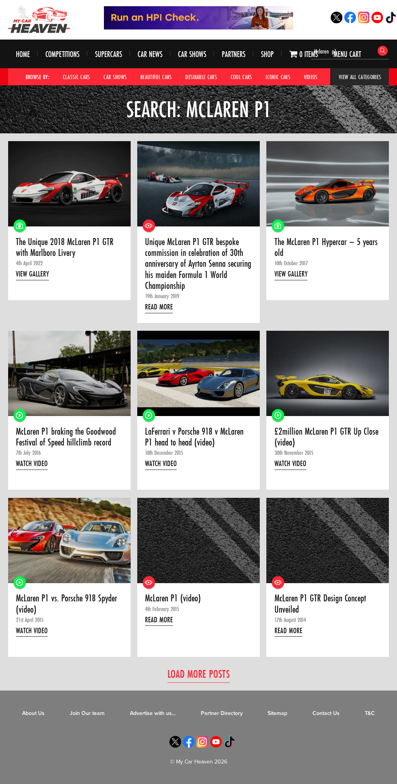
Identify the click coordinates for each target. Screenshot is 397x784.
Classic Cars (76, 77)
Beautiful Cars (156, 77)
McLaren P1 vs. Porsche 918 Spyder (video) (66, 604)
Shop (267, 54)
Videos (311, 77)
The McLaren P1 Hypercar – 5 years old (326, 248)
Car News (150, 54)
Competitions (62, 54)
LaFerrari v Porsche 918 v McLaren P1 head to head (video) (194, 437)
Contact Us (326, 713)
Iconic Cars (278, 77)
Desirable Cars (201, 77)
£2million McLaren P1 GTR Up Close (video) (326, 437)
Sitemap (277, 713)
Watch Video (32, 463)
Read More (159, 307)
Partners (233, 54)
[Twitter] (336, 21)
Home (23, 54)
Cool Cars (241, 77)
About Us (33, 713)
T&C (370, 713)
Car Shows (192, 54)
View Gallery (32, 274)
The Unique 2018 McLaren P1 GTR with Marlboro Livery (65, 248)
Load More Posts (198, 673)
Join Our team (87, 713)
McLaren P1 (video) (173, 598)
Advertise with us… (153, 713)
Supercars (108, 54)
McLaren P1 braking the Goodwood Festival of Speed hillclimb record (66, 437)
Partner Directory (222, 713)
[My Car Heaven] (39, 19)
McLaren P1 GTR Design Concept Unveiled (320, 604)
